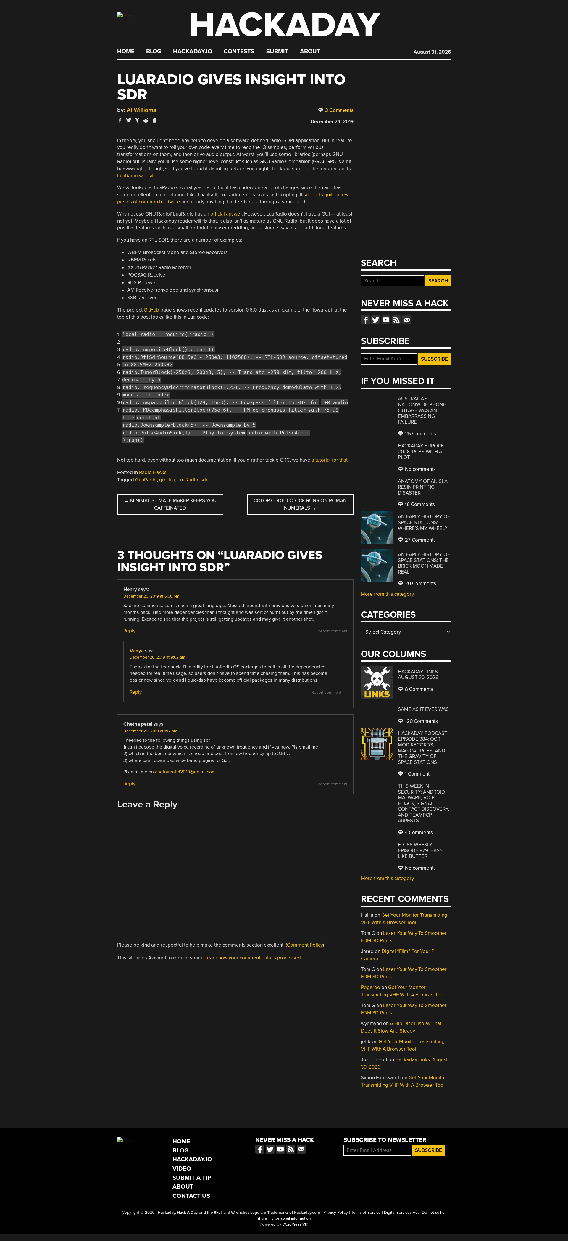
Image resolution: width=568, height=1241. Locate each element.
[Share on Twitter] (129, 120)
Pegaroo (370, 987)
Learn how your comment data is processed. (253, 958)
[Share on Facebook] (120, 120)
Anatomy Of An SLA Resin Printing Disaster (423, 487)
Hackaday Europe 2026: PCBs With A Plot (421, 451)
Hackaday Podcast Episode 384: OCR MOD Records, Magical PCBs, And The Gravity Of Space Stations (422, 747)
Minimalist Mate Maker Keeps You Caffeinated (170, 504)
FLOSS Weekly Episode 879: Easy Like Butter (420, 850)
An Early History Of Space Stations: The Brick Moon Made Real (424, 563)
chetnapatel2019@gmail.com (185, 772)
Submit (277, 51)
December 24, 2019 (332, 121)
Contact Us (191, 1196)
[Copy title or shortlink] (154, 120)
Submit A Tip (191, 1177)
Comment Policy (305, 945)
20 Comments (420, 583)
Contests (239, 51)
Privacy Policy (335, 1212)
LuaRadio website (136, 176)
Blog (153, 51)
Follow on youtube (386, 319)
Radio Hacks (153, 472)
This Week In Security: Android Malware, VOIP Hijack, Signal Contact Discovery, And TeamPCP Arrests (423, 803)
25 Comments (420, 434)
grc (162, 480)
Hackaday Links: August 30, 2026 (418, 675)
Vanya (137, 651)
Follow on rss (396, 319)
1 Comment (417, 774)
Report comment (332, 631)
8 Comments (418, 689)
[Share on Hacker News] (137, 120)
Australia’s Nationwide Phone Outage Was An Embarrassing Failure (422, 410)
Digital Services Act (401, 1212)
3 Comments (339, 110)
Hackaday (284, 25)
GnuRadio (146, 480)
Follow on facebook (365, 319)
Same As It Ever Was (423, 709)
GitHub (151, 310)
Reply (129, 631)
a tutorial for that (330, 460)
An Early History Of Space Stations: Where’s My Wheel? (424, 522)
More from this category (387, 594)
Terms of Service (366, 1212)
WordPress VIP (295, 1224)
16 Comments (419, 504)
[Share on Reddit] (146, 120)
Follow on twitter (375, 319)
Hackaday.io (192, 51)
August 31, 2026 (432, 52)
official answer (226, 214)
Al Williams (141, 110)
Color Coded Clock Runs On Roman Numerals (300, 504)
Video (181, 1168)
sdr (204, 480)
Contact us (406, 319)
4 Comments (418, 832)
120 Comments (421, 721)
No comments (420, 469)
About (310, 51)
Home (126, 51)
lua (172, 480)
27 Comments (420, 540)
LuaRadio (188, 480)
